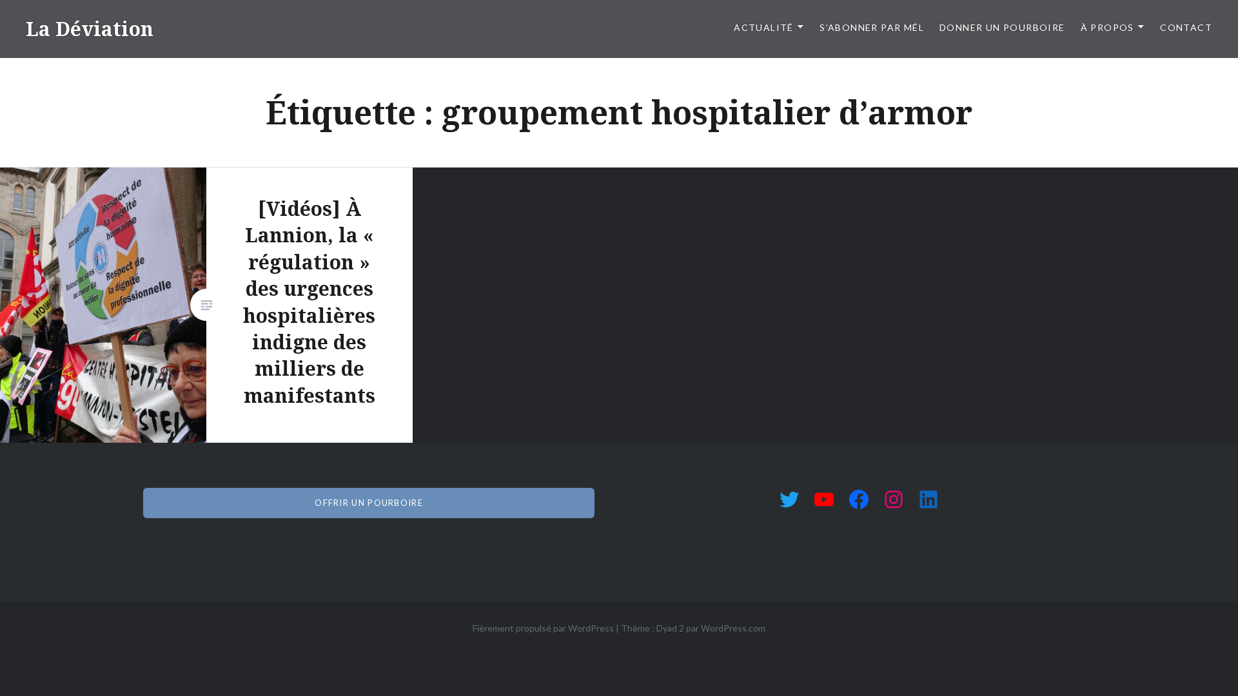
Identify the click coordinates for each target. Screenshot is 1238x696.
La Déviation (89, 28)
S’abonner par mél (872, 27)
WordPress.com (733, 628)
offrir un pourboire (369, 503)
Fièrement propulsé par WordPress (543, 628)
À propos (1107, 27)
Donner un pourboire (1002, 27)
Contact (1186, 27)
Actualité (764, 27)
